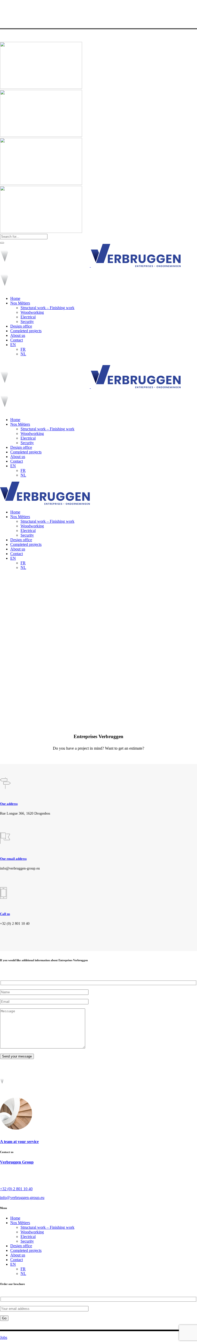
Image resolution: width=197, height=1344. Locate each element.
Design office (21, 1246)
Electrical (28, 1236)
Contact (16, 1259)
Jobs (3, 1337)
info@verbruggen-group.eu (22, 1197)
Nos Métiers (20, 1223)
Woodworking (32, 1232)
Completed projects (26, 1250)
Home (15, 1218)
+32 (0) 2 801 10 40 (16, 1189)
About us (17, 1255)
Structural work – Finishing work (47, 1227)
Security (27, 1241)
